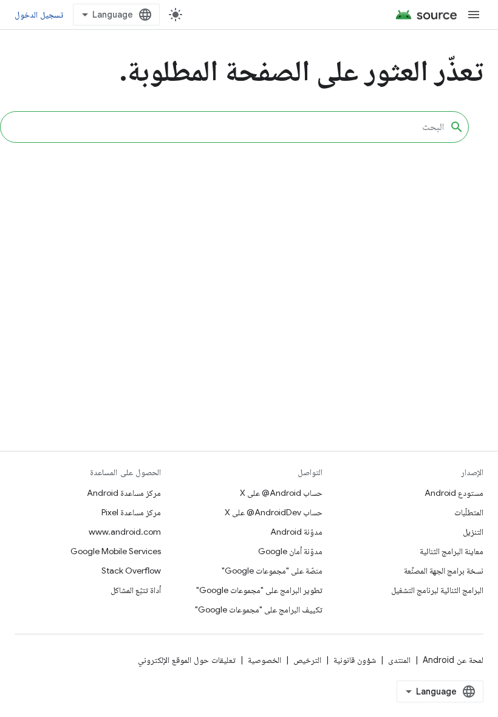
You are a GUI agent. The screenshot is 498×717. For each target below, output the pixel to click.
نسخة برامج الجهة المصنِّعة (443, 570)
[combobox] (234, 127)
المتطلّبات (468, 512)
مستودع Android (454, 492)
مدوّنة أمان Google (290, 551)
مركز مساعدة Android (124, 492)
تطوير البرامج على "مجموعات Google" (259, 590)
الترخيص (307, 660)
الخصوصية (264, 660)
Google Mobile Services (115, 551)
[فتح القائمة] (474, 14)
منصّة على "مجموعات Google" (272, 570)
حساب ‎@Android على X (281, 492)
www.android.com (125, 531)
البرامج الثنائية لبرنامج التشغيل (437, 590)
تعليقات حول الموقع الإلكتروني (187, 660)
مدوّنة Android (296, 531)
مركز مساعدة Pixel (131, 512)
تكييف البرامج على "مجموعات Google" (258, 609)
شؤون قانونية (354, 660)
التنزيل (473, 531)
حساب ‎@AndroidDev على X (273, 512)
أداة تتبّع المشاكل (136, 590)
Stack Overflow (131, 570)
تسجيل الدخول (39, 14)
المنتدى (399, 660)
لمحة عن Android (453, 660)
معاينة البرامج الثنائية (451, 551)
